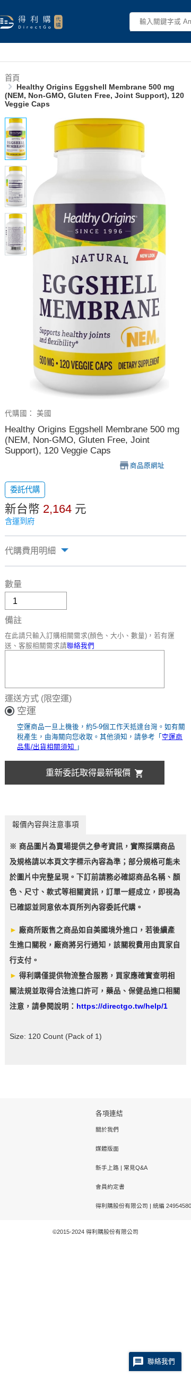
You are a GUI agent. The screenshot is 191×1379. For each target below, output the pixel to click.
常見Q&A (134, 1167)
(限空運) (56, 698)
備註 (13, 620)
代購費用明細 (30, 550)
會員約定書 (110, 1187)
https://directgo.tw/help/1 (122, 1006)
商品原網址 (147, 465)
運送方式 (22, 698)
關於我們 (107, 1129)
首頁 (12, 78)
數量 (13, 584)
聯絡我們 (80, 646)
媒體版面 (107, 1148)
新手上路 (108, 1167)
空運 (26, 711)
